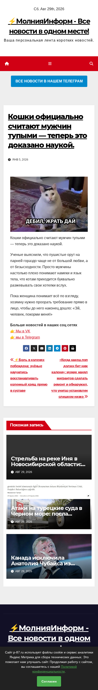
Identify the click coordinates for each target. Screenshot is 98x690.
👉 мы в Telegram (25, 337)
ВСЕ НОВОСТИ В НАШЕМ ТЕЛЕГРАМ (49, 81)
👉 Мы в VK (20, 331)
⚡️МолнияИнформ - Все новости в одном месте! (49, 638)
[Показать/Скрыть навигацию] (50, 63)
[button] (91, 64)
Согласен (49, 681)
